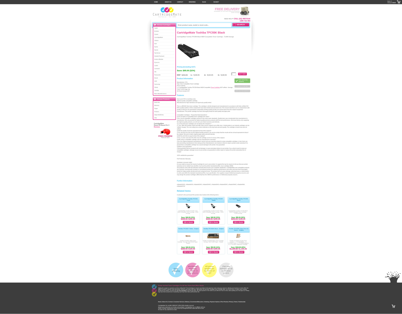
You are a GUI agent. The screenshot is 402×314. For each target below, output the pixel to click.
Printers (156, 111)
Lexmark (157, 68)
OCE (155, 81)
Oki (155, 72)
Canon (156, 34)
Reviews (157, 127)
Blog (204, 2)
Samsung (157, 84)
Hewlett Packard (159, 56)
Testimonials (241, 301)
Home (156, 2)
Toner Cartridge (215, 87)
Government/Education (196, 301)
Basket (216, 2)
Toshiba (156, 90)
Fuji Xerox (157, 53)
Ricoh (156, 78)
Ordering (192, 2)
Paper (156, 108)
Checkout (399, 5)
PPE (155, 118)
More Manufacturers (160, 93)
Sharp (156, 87)
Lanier (156, 65)
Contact (180, 2)
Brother (156, 31)
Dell (155, 43)
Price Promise (224, 301)
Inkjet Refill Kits (159, 115)
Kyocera (156, 62)
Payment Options (215, 301)
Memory (156, 105)
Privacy (231, 301)
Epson (156, 50)
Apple (156, 28)
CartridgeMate (167, 12)
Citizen (156, 40)
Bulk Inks (157, 102)
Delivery (187, 301)
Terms (235, 301)
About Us (168, 2)
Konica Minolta (158, 59)
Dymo (156, 47)
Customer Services (179, 301)
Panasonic (157, 75)
